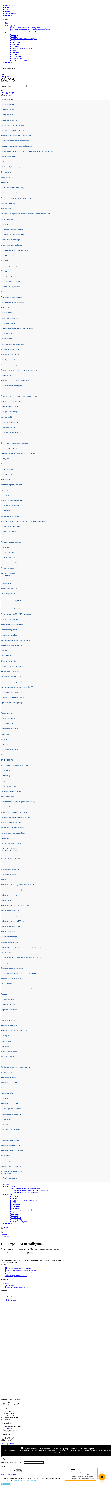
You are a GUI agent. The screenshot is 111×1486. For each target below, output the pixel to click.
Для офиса (13, 37)
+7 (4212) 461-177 (7, 93)
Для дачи (13, 50)
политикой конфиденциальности (24, 1480)
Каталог (8, 7)
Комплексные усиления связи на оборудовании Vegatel (30, 29)
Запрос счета (5, 1227)
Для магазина (15, 44)
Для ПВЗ (13, 41)
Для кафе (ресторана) (17, 58)
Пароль (4, 1466)
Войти (19, 1470)
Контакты (8, 15)
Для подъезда (14, 52)
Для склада (14, 35)
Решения (8, 33)
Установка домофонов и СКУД (16, 1276)
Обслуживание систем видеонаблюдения (20, 1272)
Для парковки (15, 43)
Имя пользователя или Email (12, 1462)
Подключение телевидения (15, 1274)
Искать (3, 86)
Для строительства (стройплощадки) (23, 39)
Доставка (8, 1283)
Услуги (7, 9)
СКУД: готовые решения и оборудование (25, 27)
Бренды (8, 11)
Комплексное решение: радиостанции (24, 31)
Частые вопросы (11, 13)
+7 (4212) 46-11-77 (7, 1296)
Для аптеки (14, 54)
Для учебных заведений (18, 60)
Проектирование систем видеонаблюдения (21, 1270)
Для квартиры (15, 46)
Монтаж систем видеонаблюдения (18, 1268)
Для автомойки (15, 56)
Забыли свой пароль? (9, 1474)
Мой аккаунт (10, 5)
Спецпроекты (10, 25)
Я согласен (5, 1484)
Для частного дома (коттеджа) (21, 48)
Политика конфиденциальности (17, 1287)
